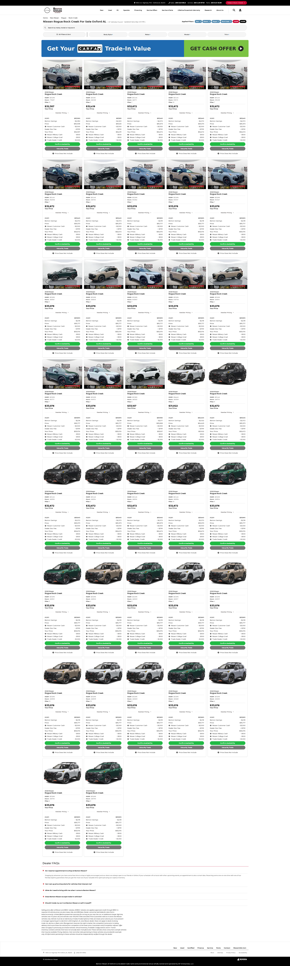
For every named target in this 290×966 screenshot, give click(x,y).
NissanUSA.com (239, 948)
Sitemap (220, 953)
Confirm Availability (62, 144)
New (101, 10)
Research (208, 10)
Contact (227, 948)
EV (118, 10)
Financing (138, 10)
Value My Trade (62, 149)
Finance (200, 948)
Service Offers (152, 10)
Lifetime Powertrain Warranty (189, 10)
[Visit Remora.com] (242, 960)
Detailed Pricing (61, 113)
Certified (190, 948)
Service (210, 948)
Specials (126, 10)
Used (110, 10)
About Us (219, 10)
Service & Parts (167, 10)
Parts (218, 948)
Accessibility (243, 953)
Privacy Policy (230, 953)
